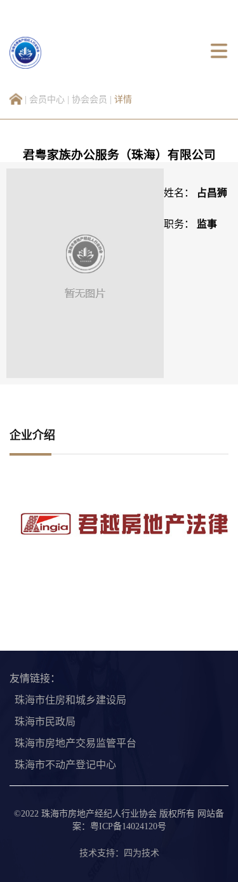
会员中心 (47, 99)
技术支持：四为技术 (119, 853)
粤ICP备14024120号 (128, 826)
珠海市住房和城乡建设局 (70, 700)
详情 (123, 99)
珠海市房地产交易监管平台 (76, 743)
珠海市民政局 (45, 721)
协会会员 (89, 99)
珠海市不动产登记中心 (65, 764)
